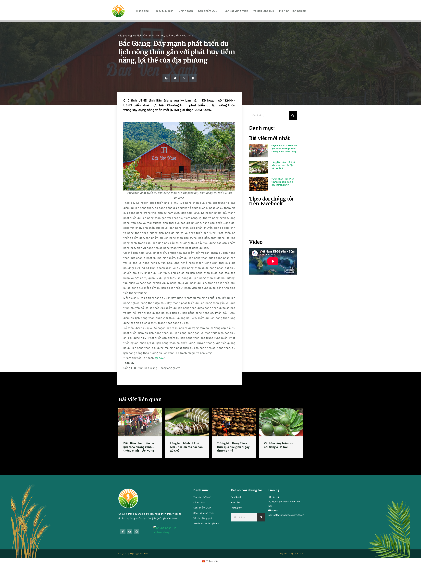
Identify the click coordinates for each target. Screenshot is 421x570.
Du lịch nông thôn (143, 35)
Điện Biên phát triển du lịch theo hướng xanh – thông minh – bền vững (284, 148)
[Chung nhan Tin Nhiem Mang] (168, 529)
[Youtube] (129, 531)
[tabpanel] (140, 433)
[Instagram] (136, 531)
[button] (166, 78)
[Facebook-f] (122, 531)
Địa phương (125, 35)
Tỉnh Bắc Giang (184, 35)
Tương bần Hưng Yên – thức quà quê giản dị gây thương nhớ (284, 181)
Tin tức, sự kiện (165, 35)
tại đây (159, 357)
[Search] (293, 115)
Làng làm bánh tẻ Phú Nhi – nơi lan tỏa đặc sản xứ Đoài (283, 165)
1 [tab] (210, 462)
